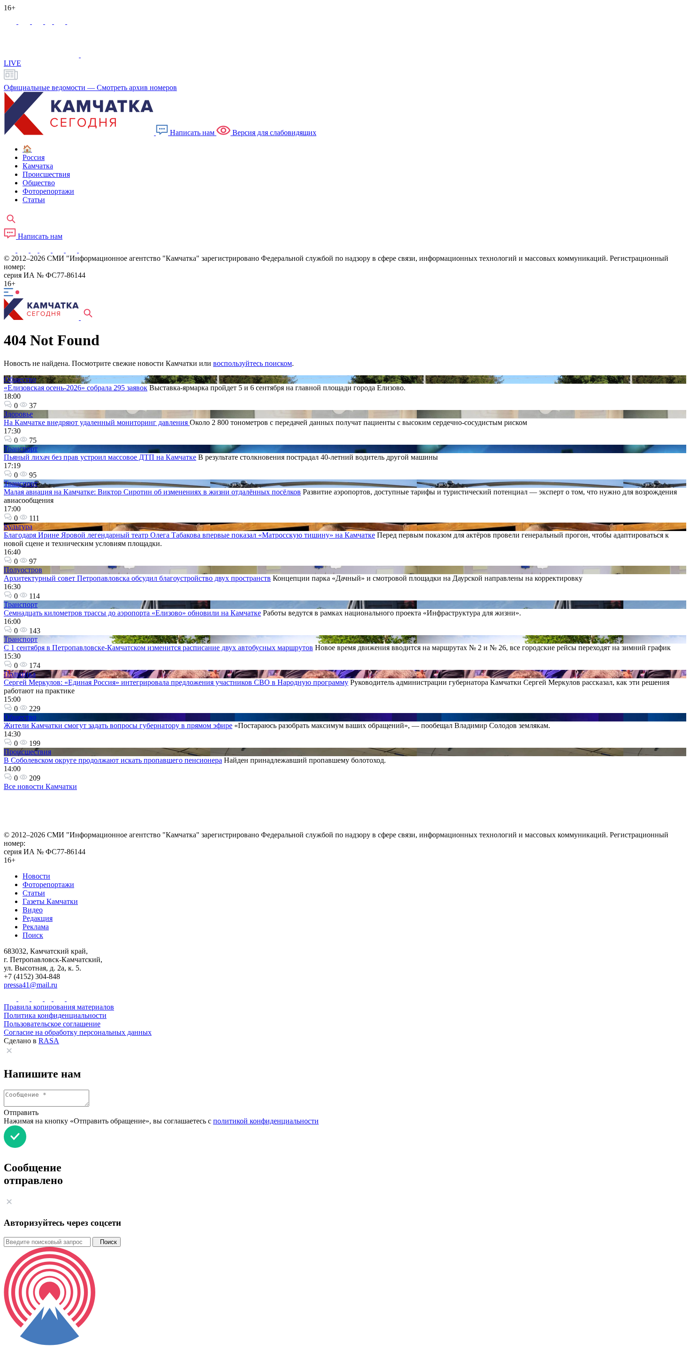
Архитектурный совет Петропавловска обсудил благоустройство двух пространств (137, 578)
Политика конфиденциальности (55, 1015)
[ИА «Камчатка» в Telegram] (25, 21)
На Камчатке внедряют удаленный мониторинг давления (97, 422)
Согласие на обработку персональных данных (78, 1032)
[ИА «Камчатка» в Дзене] (72, 250)
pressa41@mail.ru (30, 985)
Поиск (106, 1241)
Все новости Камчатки (40, 786)
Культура (18, 527)
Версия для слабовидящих (273, 133)
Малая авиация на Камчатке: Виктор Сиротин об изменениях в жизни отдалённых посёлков (152, 492)
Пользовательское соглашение (52, 1024)
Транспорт (21, 449)
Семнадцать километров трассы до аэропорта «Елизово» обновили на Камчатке (132, 613)
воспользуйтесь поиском (252, 363)
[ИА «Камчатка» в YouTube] (46, 250)
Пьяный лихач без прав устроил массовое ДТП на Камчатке (100, 457)
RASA (48, 1041)
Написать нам (192, 133)
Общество (20, 379)
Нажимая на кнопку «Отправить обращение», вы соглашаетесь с (161, 1121)
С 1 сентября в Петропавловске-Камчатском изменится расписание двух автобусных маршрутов (158, 648)
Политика (20, 674)
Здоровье (18, 414)
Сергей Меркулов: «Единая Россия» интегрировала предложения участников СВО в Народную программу (176, 682)
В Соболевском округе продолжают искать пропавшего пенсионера (113, 760)
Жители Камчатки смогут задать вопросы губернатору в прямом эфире (118, 725)
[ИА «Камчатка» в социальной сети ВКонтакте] (38, 21)
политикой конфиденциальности (266, 1121)
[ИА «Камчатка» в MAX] (11, 21)
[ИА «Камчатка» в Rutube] (60, 21)
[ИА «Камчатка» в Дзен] (72, 21)
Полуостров (23, 570)
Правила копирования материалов (59, 1007)
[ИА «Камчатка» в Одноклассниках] (49, 21)
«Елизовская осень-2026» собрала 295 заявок (75, 388)
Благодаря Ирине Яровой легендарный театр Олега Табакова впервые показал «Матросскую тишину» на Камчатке (189, 535)
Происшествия (27, 752)
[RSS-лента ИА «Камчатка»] (83, 250)
